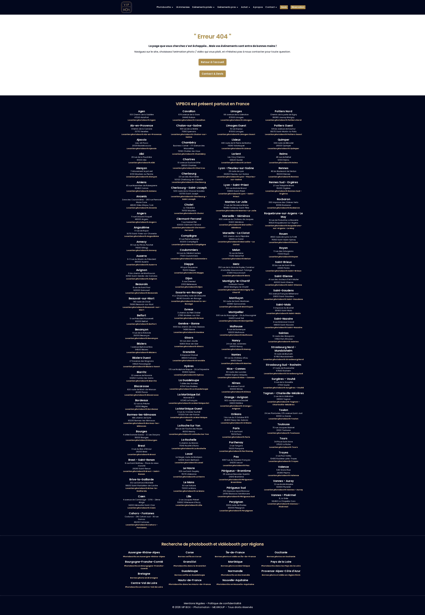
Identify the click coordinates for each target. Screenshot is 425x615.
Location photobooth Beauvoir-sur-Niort (141, 308)
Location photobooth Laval (189, 462)
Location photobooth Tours (283, 447)
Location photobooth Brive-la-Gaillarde (142, 489)
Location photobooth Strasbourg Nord (283, 359)
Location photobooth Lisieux (236, 148)
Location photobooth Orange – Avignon (236, 407)
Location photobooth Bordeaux (141, 409)
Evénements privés (202, 7)
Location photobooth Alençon (141, 176)
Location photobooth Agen (142, 120)
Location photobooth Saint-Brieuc (283, 270)
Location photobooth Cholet (189, 213)
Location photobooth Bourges (141, 440)
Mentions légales (194, 603)
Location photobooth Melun (236, 258)
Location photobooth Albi (141, 162)
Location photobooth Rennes (283, 176)
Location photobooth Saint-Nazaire (283, 327)
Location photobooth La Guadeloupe (189, 389)
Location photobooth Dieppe (189, 272)
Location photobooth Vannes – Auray (283, 489)
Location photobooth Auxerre (141, 264)
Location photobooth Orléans (236, 423)
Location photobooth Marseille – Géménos (236, 226)
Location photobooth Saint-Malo (283, 313)
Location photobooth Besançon (141, 338)
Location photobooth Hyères (189, 374)
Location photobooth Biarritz (141, 380)
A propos (258, 7)
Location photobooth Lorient (236, 162)
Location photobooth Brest (142, 454)
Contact (270, 7)
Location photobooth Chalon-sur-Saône (189, 135)
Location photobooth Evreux (189, 318)
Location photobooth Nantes (236, 363)
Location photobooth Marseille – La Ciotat (236, 243)
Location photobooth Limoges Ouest (236, 134)
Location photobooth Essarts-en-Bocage (189, 302)
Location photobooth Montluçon (236, 306)
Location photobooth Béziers (142, 352)
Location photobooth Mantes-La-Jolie (236, 210)
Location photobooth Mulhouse (236, 335)
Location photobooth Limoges (236, 120)
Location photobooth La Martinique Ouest (188, 419)
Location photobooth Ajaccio (142, 148)
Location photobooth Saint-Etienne (283, 285)
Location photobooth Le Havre (189, 476)
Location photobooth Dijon (189, 287)
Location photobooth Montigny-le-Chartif (236, 291)
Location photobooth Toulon (283, 418)
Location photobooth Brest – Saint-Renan (141, 472)
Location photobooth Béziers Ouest (141, 366)
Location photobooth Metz (236, 275)
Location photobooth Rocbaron (283, 207)
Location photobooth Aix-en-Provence (142, 134)
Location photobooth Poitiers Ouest (283, 134)
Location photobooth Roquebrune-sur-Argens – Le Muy (283, 227)
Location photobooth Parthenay (236, 451)
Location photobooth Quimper (283, 148)
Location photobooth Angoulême (141, 236)
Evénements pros (226, 7)
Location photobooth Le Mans (188, 491)
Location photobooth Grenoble (189, 360)
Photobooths (164, 7)
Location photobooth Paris (236, 437)
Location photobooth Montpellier (236, 320)
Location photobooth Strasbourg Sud (283, 373)
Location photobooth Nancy (236, 349)
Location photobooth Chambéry (189, 154)
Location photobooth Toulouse (283, 433)
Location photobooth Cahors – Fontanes (142, 526)
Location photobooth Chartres (189, 168)
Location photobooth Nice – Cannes (236, 377)
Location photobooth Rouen (283, 242)
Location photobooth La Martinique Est (189, 403)
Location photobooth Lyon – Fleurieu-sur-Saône (236, 178)
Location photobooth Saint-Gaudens (283, 299)
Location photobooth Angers (142, 222)
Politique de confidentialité (224, 603)
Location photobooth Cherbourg (189, 182)
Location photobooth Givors (189, 346)
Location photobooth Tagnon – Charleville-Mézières (283, 403)
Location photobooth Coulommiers (189, 258)
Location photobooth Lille (189, 505)
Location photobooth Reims (283, 162)
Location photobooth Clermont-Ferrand (189, 229)
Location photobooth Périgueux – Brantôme (236, 481)
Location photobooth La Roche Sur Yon (189, 434)
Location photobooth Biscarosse (142, 395)
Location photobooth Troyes (283, 461)
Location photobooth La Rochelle (189, 448)
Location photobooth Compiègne (189, 244)
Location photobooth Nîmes (236, 391)
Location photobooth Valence (283, 475)
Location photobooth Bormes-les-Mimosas (142, 424)
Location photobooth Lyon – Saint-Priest (236, 195)
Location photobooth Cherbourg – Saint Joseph (189, 198)
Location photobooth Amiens (142, 191)
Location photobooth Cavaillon (189, 120)
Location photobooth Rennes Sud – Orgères (283, 192)
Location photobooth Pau (236, 465)
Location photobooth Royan (283, 256)
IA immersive (183, 7)
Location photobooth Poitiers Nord (283, 120)
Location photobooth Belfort (142, 324)
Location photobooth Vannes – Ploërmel (283, 505)
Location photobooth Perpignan (236, 510)
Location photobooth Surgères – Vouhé (283, 387)
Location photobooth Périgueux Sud (236, 496)
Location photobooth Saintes (283, 341)
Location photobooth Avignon (141, 278)
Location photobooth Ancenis (141, 207)
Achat (244, 7)
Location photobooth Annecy (142, 250)
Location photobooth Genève (189, 332)
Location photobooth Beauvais (142, 293)
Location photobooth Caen (142, 507)
